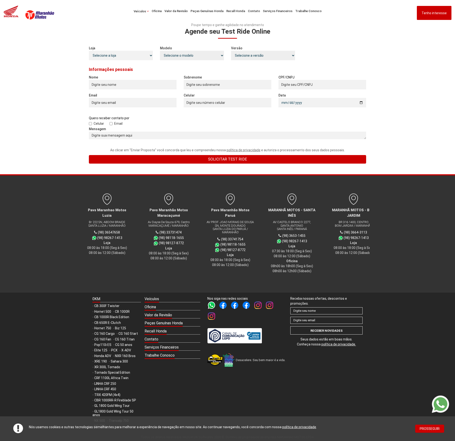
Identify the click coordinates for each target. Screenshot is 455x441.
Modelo (166, 48)
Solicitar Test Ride (227, 159)
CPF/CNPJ (286, 77)
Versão (236, 48)
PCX (114, 350)
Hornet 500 (102, 311)
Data (282, 95)
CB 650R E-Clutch (107, 323)
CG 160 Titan (125, 339)
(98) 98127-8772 (168, 243)
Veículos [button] (140, 11)
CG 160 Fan (102, 339)
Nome (93, 77)
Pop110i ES (102, 345)
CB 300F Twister (106, 306)
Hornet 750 (102, 328)
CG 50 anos (123, 345)
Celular (189, 95)
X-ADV (126, 350)
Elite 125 (100, 350)
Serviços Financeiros (277, 11)
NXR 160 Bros (125, 356)
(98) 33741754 (229, 239)
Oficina (157, 11)
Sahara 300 (119, 361)
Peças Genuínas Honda (207, 11)
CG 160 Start (128, 333)
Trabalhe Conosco (308, 11)
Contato (254, 11)
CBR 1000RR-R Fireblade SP (115, 400)
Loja (92, 48)
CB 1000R (122, 311)
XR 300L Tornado (107, 367)
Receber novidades (326, 330)
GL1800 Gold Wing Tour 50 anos (112, 413)
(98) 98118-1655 (168, 238)
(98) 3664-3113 (352, 232)
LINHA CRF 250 (105, 384)
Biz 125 (120, 328)
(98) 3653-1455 (291, 236)
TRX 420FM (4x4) (107, 395)
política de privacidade (299, 427)
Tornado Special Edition (112, 372)
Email (93, 95)
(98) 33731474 (168, 232)
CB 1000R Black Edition (111, 317)
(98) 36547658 (106, 232)
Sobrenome (193, 77)
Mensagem (97, 129)
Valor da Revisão (176, 11)
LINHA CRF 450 (105, 389)
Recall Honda (235, 11)
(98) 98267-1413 (107, 238)
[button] (172, 299)
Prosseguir (430, 429)
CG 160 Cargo (104, 333)
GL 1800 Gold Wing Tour (112, 406)
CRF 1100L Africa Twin (111, 378)
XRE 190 (100, 361)
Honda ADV (102, 356)
